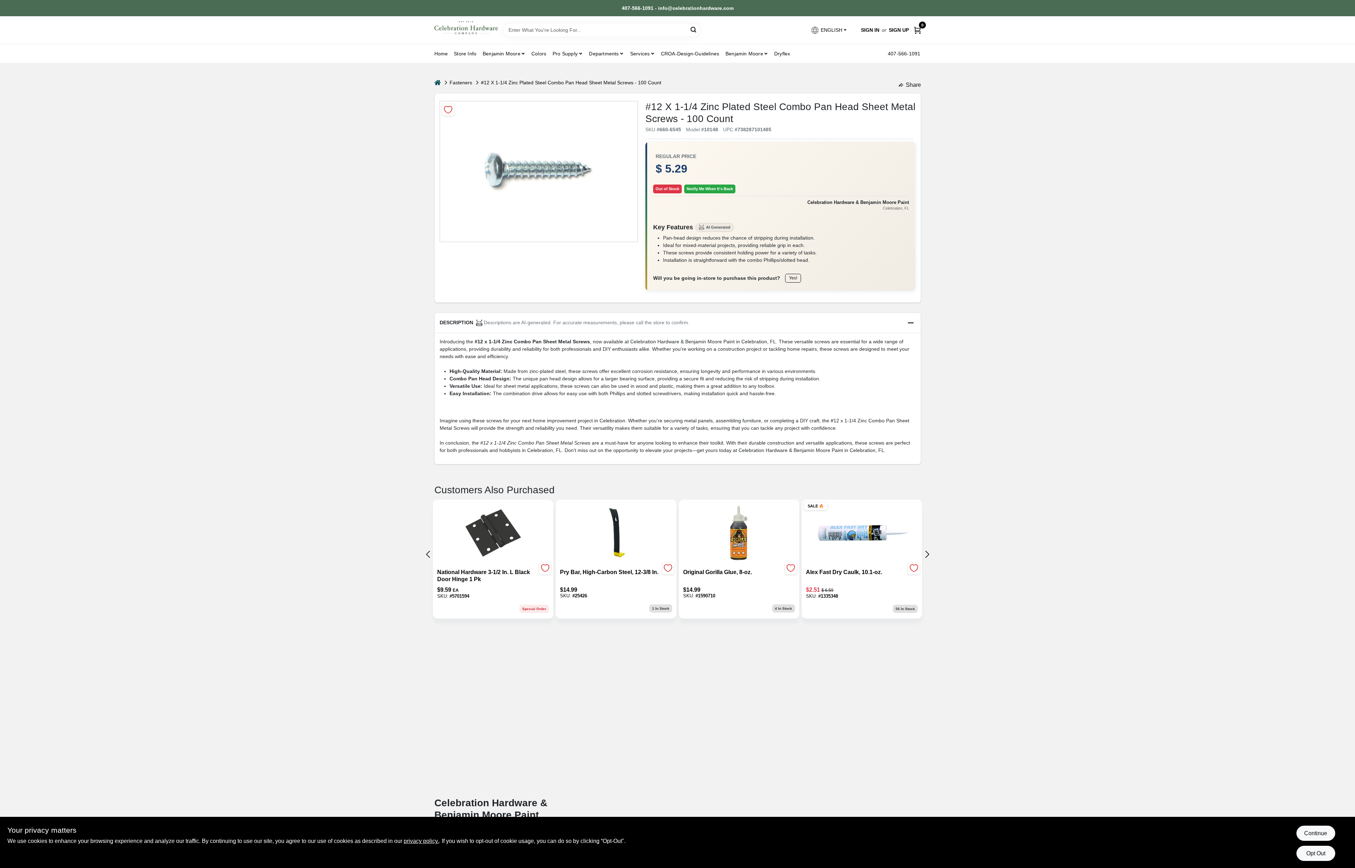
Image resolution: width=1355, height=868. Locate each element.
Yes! (793, 278)
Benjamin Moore (744, 53)
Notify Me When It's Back (710, 189)
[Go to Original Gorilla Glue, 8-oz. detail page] (739, 533)
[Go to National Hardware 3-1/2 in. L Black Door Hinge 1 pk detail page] (493, 533)
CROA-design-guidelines (690, 53)
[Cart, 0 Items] (917, 30)
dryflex (782, 53)
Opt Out (1315, 853)
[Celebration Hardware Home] (466, 27)
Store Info (465, 53)
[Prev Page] (428, 554)
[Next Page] (927, 554)
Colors (538, 53)
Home (441, 53)
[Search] (694, 29)
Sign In (870, 30)
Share (913, 85)
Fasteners (461, 82)
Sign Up (899, 30)
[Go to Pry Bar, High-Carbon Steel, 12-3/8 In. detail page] (616, 533)
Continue (1315, 833)
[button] (828, 30)
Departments (604, 53)
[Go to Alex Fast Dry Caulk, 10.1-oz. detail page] (862, 533)
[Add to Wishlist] (448, 109)
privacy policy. (421, 841)
